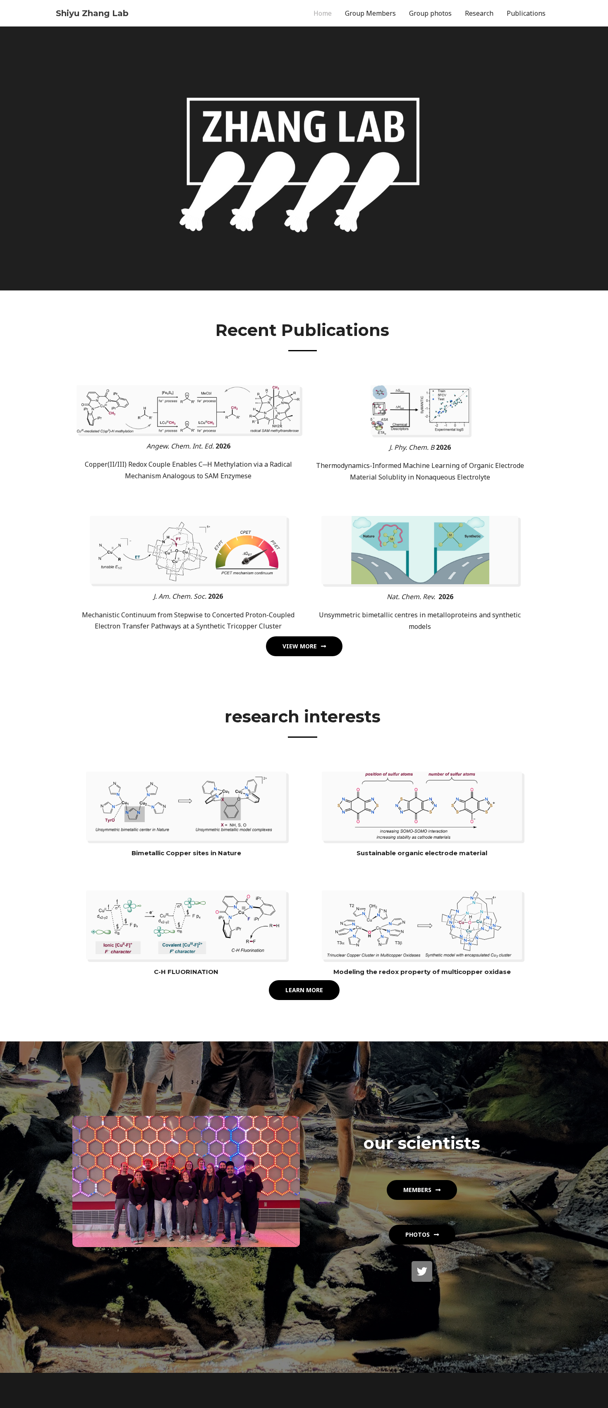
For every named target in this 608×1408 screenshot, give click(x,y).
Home (323, 13)
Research (479, 13)
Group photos (430, 13)
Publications (526, 13)
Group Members (370, 13)
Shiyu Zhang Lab (92, 13)
